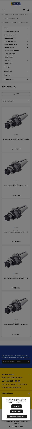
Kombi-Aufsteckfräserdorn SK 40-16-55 (16, 324)
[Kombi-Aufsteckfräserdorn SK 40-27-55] (16, 213)
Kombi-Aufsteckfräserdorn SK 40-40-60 (16, 139)
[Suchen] (24, 10)
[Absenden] (28, 361)
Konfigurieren (16, 411)
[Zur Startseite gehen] (16, 3)
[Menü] (3, 10)
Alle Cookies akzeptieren (16, 416)
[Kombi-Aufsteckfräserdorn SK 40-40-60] (16, 120)
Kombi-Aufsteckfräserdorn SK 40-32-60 (16, 185)
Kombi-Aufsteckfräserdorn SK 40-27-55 (16, 232)
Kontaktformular (16, 387)
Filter (17, 93)
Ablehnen (17, 406)
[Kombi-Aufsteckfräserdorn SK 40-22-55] (16, 259)
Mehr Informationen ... (18, 402)
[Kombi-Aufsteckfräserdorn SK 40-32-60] (16, 167)
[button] (27, 28)
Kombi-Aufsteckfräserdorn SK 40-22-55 (16, 278)
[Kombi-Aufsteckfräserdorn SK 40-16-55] (16, 305)
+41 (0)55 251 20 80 (11, 381)
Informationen (7, 393)
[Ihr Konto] (28, 10)
